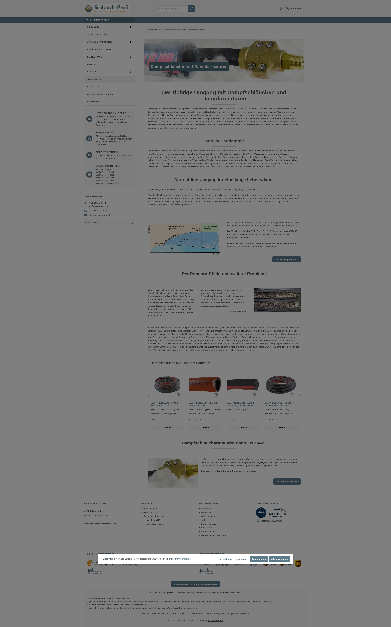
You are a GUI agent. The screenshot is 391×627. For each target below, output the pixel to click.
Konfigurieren (259, 559)
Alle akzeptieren (279, 559)
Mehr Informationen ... (184, 559)
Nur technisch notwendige (232, 559)
